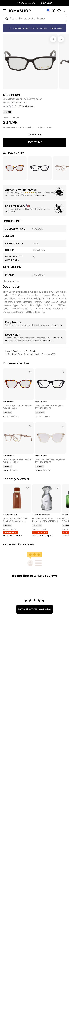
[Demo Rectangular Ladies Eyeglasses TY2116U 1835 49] (61, 39)
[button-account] (54, 11)
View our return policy (52, 325)
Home (7, 351)
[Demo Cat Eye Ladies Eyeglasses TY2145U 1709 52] (62, 372)
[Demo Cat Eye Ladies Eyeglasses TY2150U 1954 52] (30, 426)
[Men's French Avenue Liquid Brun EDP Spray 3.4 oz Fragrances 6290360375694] (27, 487)
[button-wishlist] (59, 11)
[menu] (4, 11)
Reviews (9, 544)
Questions (26, 544)
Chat (15, 340)
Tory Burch (30, 351)
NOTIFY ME (34, 142)
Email (7, 340)
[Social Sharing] (53, 39)
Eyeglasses (18, 351)
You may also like (13, 152)
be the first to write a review (34, 609)
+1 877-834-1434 (53, 338)
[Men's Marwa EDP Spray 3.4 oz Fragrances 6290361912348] (57, 487)
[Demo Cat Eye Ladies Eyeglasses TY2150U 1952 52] (62, 426)
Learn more (41, 195)
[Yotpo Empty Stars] (10, 106)
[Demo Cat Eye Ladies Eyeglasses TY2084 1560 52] (30, 372)
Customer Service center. (41, 340)
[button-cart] (64, 11)
